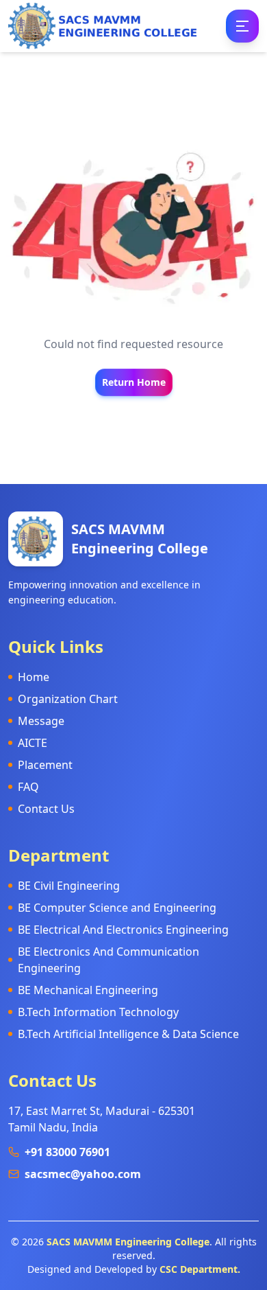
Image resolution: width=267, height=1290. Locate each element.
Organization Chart (68, 698)
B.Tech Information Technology (98, 1012)
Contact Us (46, 808)
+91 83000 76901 (67, 1152)
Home (33, 676)
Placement (45, 764)
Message (41, 720)
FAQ (28, 786)
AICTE (32, 742)
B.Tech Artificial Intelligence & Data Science (128, 1033)
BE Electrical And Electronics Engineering (123, 929)
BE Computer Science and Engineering (117, 907)
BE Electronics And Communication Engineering (108, 960)
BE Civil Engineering (69, 885)
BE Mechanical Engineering (88, 990)
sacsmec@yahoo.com (83, 1174)
